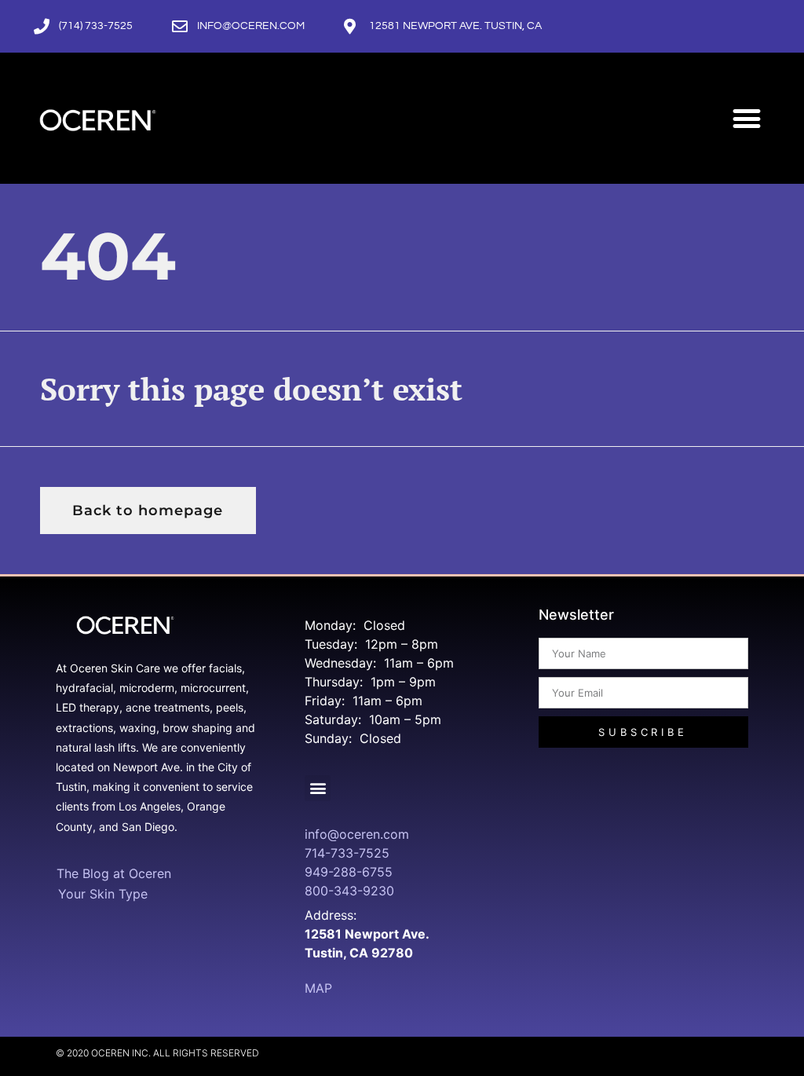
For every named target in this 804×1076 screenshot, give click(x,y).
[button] (747, 118)
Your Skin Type (103, 894)
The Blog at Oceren (114, 873)
